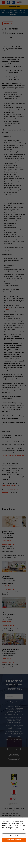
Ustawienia (14, 835)
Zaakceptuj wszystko (14, 840)
